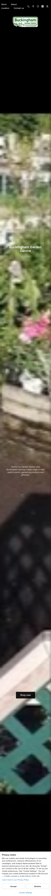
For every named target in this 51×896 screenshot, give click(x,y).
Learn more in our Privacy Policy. (15, 880)
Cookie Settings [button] (25, 893)
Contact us (19, 8)
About (14, 4)
